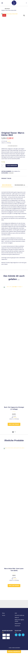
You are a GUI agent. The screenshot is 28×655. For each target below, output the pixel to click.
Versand (8, 141)
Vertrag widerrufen (14, 651)
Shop (3, 613)
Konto (3, 615)
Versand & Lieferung (19, 615)
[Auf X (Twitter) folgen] (19, 634)
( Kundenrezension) (12, 146)
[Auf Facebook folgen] (16, 634)
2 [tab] (15, 432)
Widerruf (17, 617)
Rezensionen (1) (20, 185)
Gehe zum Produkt (14, 424)
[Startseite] (14, 3)
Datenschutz (18, 623)
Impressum (17, 625)
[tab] (7, 185)
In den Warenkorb (12, 165)
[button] (24, 15)
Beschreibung (6, 185)
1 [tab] (13, 432)
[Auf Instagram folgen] (23, 634)
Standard (7, 8)
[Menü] (3, 3)
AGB (16, 613)
